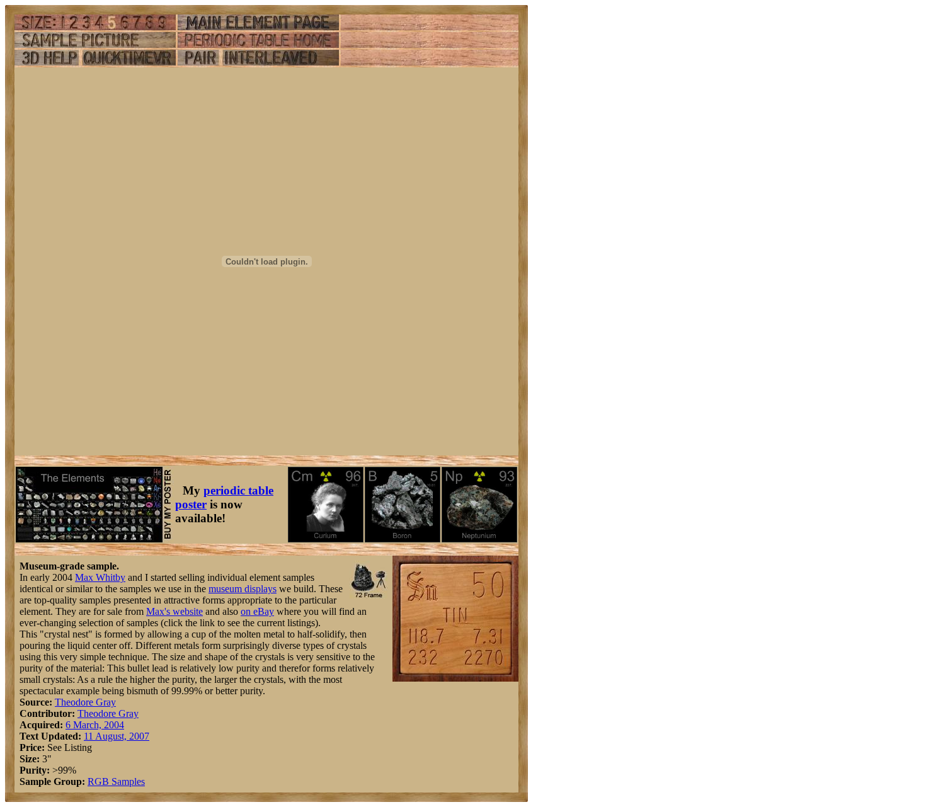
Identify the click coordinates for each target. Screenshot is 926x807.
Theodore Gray (85, 702)
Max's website (174, 611)
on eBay (257, 611)
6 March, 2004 (95, 724)
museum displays (243, 588)
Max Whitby (100, 577)
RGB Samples (116, 781)
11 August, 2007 (116, 736)
